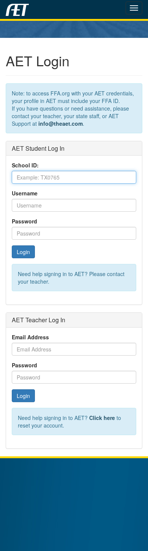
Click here (102, 417)
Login (23, 252)
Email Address (30, 337)
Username (25, 193)
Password (24, 221)
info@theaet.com (60, 123)
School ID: (25, 165)
